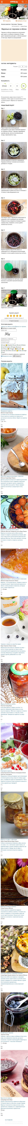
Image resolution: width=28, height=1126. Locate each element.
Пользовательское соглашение (14, 1121)
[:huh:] (3, 352)
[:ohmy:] (6, 345)
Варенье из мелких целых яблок (10, 529)
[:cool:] (8, 349)
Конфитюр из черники (7, 1033)
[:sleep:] (17, 350)
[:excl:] (14, 345)
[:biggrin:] (12, 349)
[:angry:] (3, 351)
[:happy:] (13, 347)
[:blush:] (16, 349)
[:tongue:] (22, 349)
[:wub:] (14, 351)
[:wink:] (19, 345)
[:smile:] (19, 349)
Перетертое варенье (6, 771)
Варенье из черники (20, 326)
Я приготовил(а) (14, 321)
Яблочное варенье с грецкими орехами (12, 973)
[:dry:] (20, 351)
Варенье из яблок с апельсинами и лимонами (13, 579)
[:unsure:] (18, 347)
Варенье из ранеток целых (8, 704)
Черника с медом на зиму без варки (11, 644)
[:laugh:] (24, 351)
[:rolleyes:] (4, 349)
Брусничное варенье (6, 1098)
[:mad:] (3, 345)
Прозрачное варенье (6, 411)
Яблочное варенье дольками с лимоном (12, 476)
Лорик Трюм (24, 26)
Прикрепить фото (7, 356)
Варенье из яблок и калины (8, 906)
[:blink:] (23, 345)
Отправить (17, 356)
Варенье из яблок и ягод (8, 326)
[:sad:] (3, 347)
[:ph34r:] (9, 345)
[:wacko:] (7, 347)
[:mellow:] (9, 351)
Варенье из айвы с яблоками (9, 839)
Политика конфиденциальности (14, 1123)
